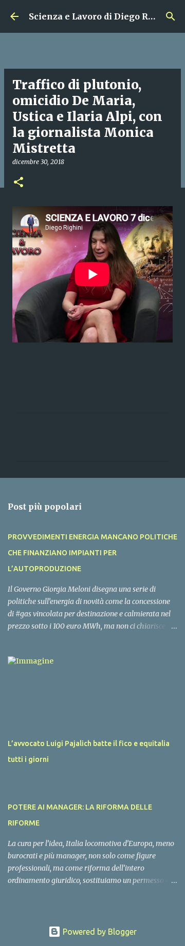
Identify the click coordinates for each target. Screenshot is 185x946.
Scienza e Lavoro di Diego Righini (102, 16)
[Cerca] (170, 16)
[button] (18, 183)
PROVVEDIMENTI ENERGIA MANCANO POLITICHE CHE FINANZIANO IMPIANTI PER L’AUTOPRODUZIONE (92, 553)
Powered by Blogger (99, 931)
